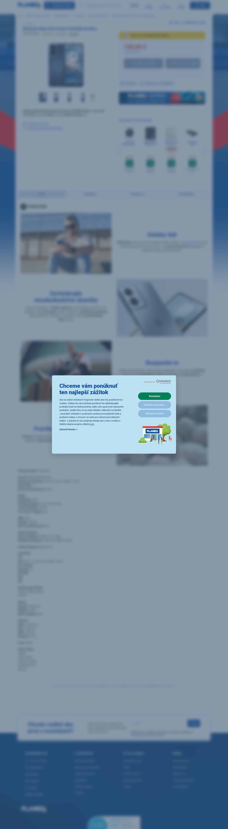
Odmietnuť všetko (154, 413)
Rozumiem (154, 396)
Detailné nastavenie (154, 404)
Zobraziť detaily (68, 429)
